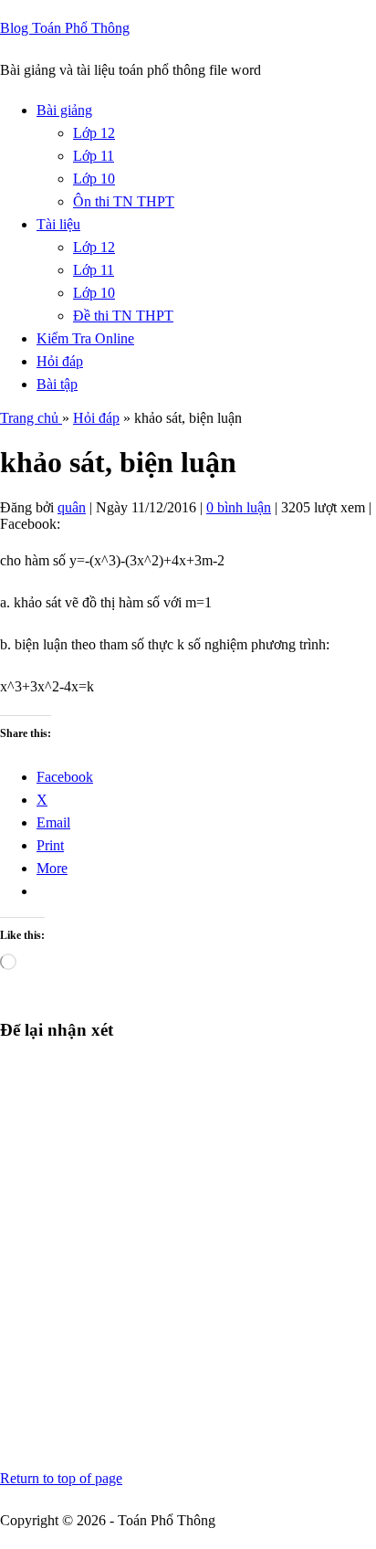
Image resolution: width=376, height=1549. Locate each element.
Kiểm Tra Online (85, 338)
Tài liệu (58, 224)
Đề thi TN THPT (123, 315)
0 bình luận (238, 507)
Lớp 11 (93, 155)
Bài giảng (64, 110)
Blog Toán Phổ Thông (65, 28)
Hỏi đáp (60, 361)
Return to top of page (61, 1478)
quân (71, 507)
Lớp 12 (94, 133)
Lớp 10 (94, 178)
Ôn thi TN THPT (123, 201)
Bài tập (57, 384)
